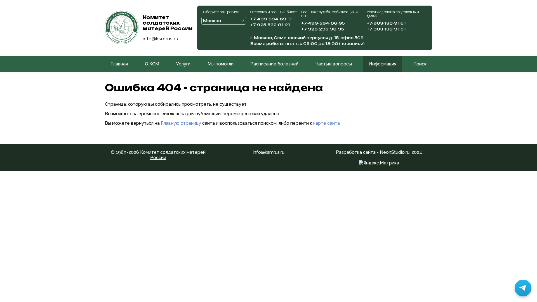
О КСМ (152, 64)
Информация (382, 64)
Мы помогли (221, 64)
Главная (119, 64)
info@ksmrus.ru (160, 38)
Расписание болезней (274, 64)
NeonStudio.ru (394, 152)
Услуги (183, 64)
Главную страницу (181, 123)
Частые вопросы (333, 64)
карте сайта (326, 123)
